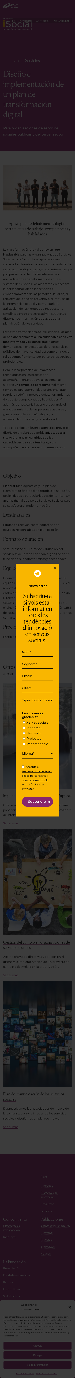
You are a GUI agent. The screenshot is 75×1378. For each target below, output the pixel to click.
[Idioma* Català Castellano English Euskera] (37, 754)
